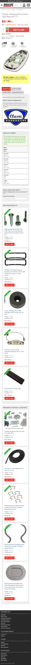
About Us (3, 623)
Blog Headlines (4, 647)
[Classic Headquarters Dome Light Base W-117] (15, 60)
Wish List (3, 656)
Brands (2, 642)
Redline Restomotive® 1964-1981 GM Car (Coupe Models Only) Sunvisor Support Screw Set (13, 232)
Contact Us (20, 1)
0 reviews (11, 36)
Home (3, 9)
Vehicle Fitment (16, 89)
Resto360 (3, 615)
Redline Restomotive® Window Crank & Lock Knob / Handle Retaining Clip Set (14, 507)
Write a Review (20, 36)
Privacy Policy (4, 626)
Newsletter (3, 658)
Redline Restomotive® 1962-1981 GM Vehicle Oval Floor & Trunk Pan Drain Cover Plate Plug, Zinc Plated (13, 586)
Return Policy (4, 616)
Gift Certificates (4, 644)
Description (6, 89)
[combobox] (15, 198)
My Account (4, 653)
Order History (4, 655)
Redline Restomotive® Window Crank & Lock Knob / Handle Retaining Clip (14, 546)
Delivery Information (5, 624)
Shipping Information (6, 618)
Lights (13, 9)
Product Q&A (7, 92)
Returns (3, 636)
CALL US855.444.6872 (23, 46)
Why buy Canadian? (5, 621)
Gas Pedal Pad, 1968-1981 (12, 389)
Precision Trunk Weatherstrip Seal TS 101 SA (13, 469)
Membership (4, 660)
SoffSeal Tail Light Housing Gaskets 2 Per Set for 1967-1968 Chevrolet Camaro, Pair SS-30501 (14, 272)
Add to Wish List (7, 38)
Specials (3, 645)
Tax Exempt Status (5, 620)
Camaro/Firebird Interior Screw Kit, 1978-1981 (14, 432)
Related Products (17, 92)
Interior (8, 9)
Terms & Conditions (5, 628)
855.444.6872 (12, 1)
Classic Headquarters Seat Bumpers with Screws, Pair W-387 (14, 312)
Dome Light (19, 9)
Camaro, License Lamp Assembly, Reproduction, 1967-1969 (14, 351)
